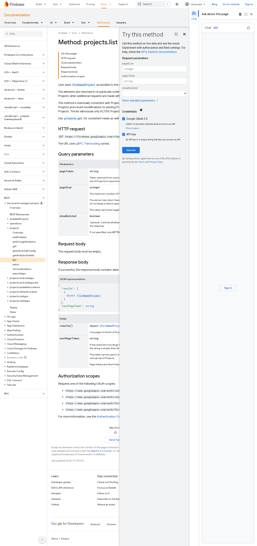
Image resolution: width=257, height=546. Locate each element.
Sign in (249, 4)
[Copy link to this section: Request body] (89, 244)
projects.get (73, 118)
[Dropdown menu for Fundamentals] (43, 22)
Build (39, 4)
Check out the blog (107, 482)
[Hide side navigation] (42, 539)
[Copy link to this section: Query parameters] (97, 154)
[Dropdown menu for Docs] (111, 4)
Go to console (231, 4)
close (251, 14)
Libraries (55, 498)
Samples (121, 22)
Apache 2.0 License (101, 450)
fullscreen (246, 14)
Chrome (111, 524)
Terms (54, 538)
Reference (103, 22)
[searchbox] (23, 34)
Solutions (74, 4)
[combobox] (153, 4)
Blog (214, 4)
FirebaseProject (84, 84)
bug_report (240, 14)
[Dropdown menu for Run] (62, 4)
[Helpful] (115, 432)
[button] (20, 54)
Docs (104, 4)
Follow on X (103, 493)
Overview (10, 22)
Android (95, 524)
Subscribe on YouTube (109, 498)
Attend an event (106, 504)
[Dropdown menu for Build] (46, 4)
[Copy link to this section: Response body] (91, 262)
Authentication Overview (112, 416)
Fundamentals (30, 22)
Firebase (62, 32)
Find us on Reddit (106, 487)
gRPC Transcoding (88, 143)
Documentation (17, 15)
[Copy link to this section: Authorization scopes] (103, 376)
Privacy (65, 538)
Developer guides (61, 482)
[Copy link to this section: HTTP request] (88, 129)
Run (55, 4)
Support (123, 4)
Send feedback (118, 439)
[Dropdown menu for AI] (57, 22)
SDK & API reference (62, 487)
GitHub (55, 504)
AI (51, 22)
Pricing (90, 4)
